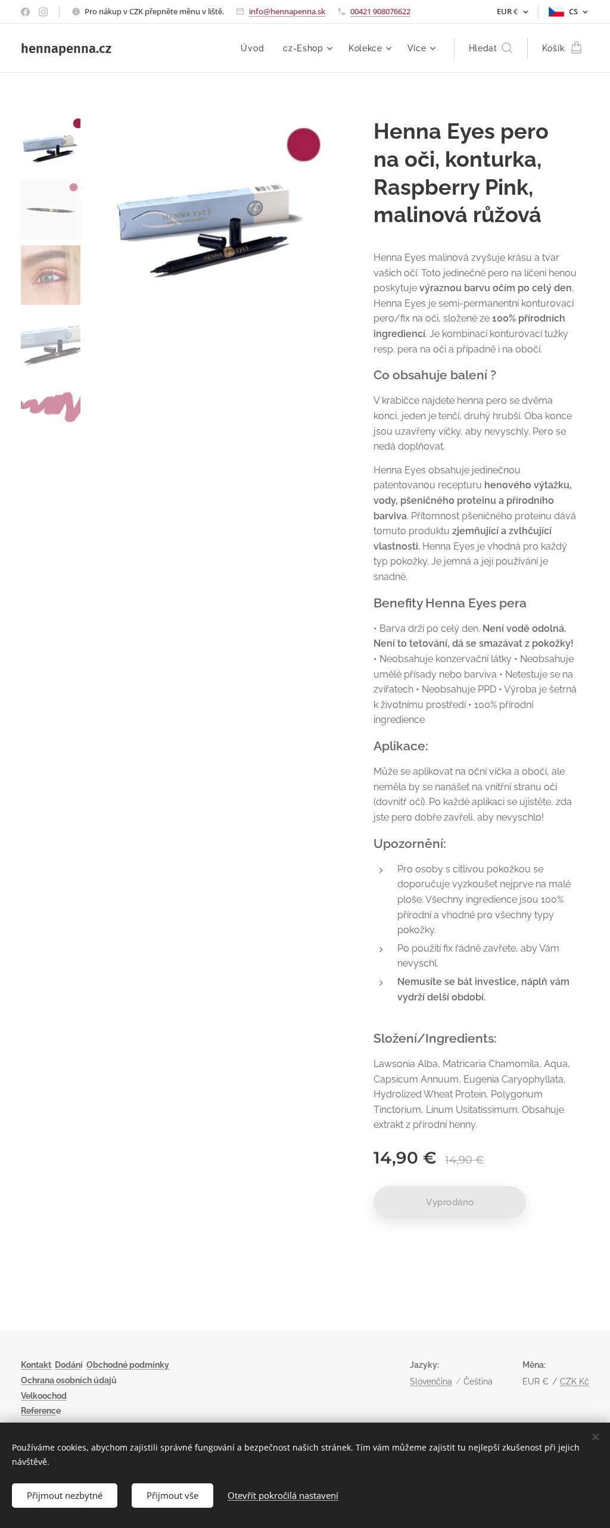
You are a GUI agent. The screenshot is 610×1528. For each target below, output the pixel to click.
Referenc (38, 1410)
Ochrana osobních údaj (66, 1380)
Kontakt (36, 1365)
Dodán (67, 1365)
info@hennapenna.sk (287, 11)
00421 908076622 (380, 11)
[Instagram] (43, 12)
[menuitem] (255, 48)
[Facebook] (25, 12)
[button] (490, 48)
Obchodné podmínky (127, 1365)
